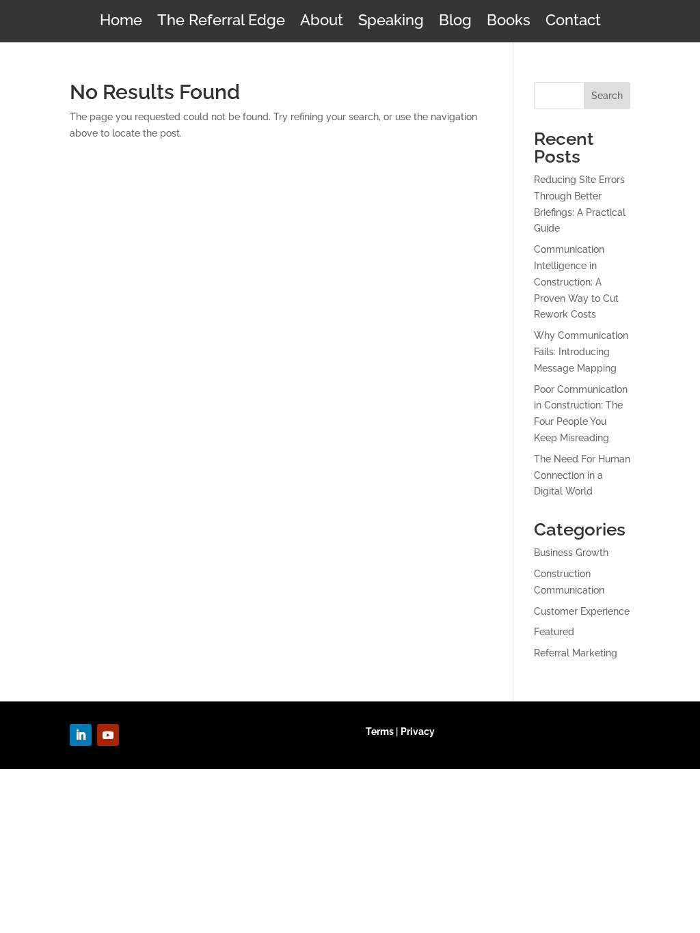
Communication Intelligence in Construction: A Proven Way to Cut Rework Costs (576, 282)
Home (121, 22)
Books (508, 22)
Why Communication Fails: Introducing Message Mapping (581, 352)
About (321, 22)
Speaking (391, 22)
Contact (573, 22)
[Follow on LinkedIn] (81, 735)
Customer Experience (582, 611)
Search (607, 95)
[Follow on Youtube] (108, 735)
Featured (554, 631)
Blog (455, 22)
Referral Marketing (575, 652)
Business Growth (571, 552)
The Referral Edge (221, 22)
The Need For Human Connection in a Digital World (582, 475)
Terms (380, 731)
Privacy (418, 731)
